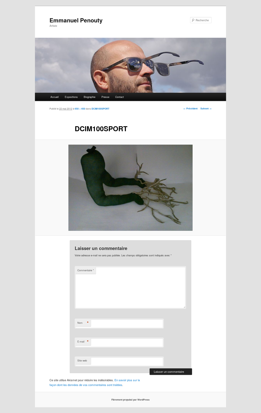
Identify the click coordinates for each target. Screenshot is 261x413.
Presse (105, 97)
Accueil (54, 97)
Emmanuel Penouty (76, 20)
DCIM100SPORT (100, 108)
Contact (119, 97)
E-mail (83, 341)
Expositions (71, 97)
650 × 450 (80, 108)
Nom (83, 323)
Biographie (89, 97)
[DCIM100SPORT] (130, 188)
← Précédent (190, 108)
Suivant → (206, 108)
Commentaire (85, 270)
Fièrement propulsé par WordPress (130, 399)
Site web (82, 360)
